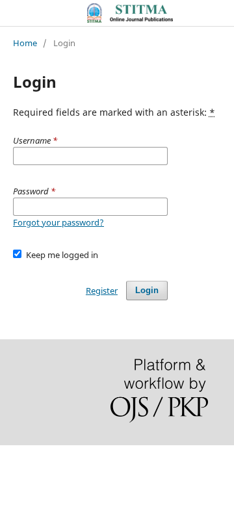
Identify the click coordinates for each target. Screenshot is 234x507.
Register (102, 290)
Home (25, 43)
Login (147, 290)
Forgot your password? (58, 222)
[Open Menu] (13, 13)
